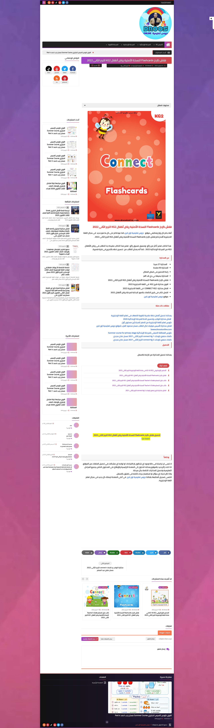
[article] (105, 566)
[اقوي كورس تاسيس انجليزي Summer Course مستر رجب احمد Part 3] (72, 144)
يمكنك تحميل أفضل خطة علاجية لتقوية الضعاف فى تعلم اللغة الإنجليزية (141, 315)
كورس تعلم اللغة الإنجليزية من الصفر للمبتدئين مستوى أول (147, 322)
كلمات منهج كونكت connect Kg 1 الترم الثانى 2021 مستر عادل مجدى (142, 336)
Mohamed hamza (67, 444)
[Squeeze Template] (170, 725)
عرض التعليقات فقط (106, 639)
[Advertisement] (82, 22)
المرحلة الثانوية (113, 44)
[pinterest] (52, 2)
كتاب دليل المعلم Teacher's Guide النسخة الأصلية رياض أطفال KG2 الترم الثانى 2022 (139, 385)
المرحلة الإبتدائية (145, 44)
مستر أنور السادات (67, 465)
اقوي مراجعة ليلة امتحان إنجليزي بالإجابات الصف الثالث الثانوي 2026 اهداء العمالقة (61, 187)
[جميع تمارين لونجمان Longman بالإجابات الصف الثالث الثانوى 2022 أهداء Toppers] (75, 249)
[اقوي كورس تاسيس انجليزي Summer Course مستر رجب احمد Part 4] (72, 131)
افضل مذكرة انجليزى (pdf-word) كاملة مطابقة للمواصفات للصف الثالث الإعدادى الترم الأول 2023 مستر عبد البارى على (57, 232)
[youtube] (59, 2)
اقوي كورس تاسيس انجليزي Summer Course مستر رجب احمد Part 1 (56, 172)
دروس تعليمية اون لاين (134, 233)
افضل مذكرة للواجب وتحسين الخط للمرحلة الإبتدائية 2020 (147, 319)
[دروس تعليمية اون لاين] (155, 23)
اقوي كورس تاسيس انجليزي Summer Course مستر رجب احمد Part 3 (46, 52)
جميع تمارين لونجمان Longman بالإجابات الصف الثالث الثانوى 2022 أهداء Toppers (56, 252)
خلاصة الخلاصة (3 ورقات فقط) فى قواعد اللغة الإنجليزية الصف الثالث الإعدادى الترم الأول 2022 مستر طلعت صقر (56, 271)
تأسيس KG (159, 44)
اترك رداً (68, 428)
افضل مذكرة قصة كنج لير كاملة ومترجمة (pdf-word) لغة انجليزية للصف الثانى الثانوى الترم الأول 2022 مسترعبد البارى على (55, 291)
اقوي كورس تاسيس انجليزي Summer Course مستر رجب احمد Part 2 (56, 158)
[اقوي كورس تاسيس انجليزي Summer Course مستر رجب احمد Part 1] (72, 172)
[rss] (49, 2)
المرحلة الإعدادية (129, 44)
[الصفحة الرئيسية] (168, 45)
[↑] (107, 722)
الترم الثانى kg (125, 66)
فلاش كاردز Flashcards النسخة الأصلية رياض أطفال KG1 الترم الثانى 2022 (142, 375)
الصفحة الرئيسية (166, 2)
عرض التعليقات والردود (89, 639)
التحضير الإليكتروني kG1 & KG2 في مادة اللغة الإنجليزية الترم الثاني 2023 (142, 370)
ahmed (70, 454)
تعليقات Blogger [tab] (164, 632)
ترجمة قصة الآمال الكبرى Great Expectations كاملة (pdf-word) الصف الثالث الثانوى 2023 (55, 213)
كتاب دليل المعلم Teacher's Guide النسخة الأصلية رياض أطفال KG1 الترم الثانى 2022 (139, 380)
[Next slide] (83, 579)
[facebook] (67, 2)
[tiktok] (56, 2)
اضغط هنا (146, 438)
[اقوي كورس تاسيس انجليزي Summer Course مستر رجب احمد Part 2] (72, 158)
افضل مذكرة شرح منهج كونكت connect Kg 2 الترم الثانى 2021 (146, 390)
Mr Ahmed (167, 719)
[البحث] (44, 2)
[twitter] (63, 2)
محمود (70, 434)
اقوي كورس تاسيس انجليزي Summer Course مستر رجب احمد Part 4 (97, 52)
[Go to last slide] (87, 579)
